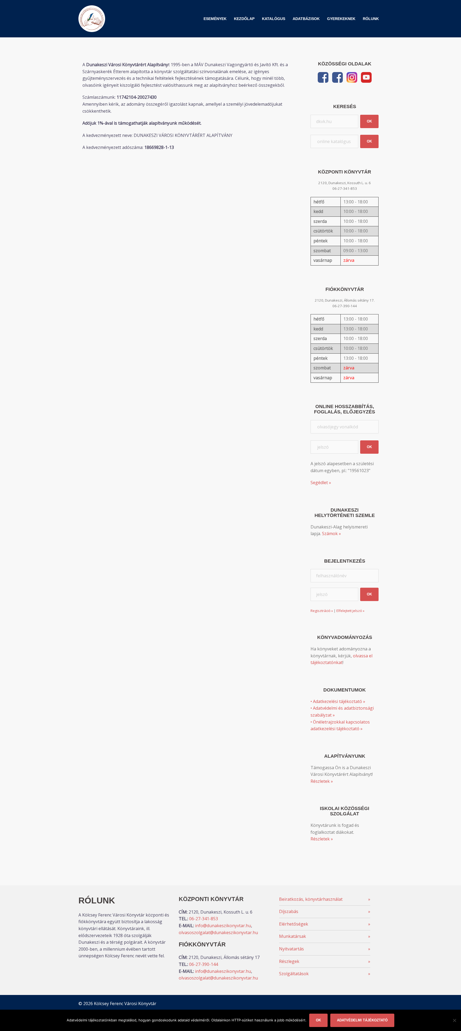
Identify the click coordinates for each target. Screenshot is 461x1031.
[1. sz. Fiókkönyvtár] (337, 77)
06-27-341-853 (203, 919)
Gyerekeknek (341, 19)
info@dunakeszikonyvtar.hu (223, 926)
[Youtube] (366, 77)
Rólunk (371, 19)
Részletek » (322, 781)
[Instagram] (352, 77)
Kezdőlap (244, 19)
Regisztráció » (322, 610)
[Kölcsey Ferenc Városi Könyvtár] (91, 18)
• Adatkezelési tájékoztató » (338, 701)
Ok (318, 1020)
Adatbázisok (306, 19)
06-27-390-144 (203, 964)
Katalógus (273, 19)
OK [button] (369, 121)
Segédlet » (321, 482)
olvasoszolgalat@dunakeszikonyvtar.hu (218, 932)
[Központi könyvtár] (323, 77)
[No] (454, 1020)
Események (215, 19)
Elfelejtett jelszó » (350, 610)
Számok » (331, 533)
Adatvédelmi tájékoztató (362, 1020)
